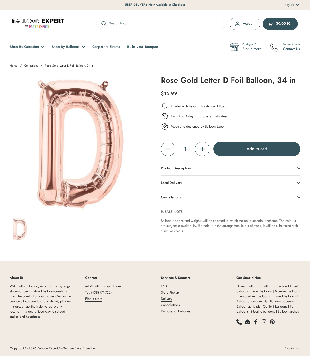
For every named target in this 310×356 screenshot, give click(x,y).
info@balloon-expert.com (103, 286)
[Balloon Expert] (38, 23)
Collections (31, 65)
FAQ (164, 286)
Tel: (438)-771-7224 (99, 292)
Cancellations (170, 304)
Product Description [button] (176, 168)
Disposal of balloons (175, 311)
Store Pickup (170, 292)
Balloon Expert (47, 348)
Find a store (93, 298)
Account (249, 23)
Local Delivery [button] (171, 182)
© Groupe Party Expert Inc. (78, 348)
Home (13, 65)
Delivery (166, 298)
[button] (168, 149)
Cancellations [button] (171, 197)
